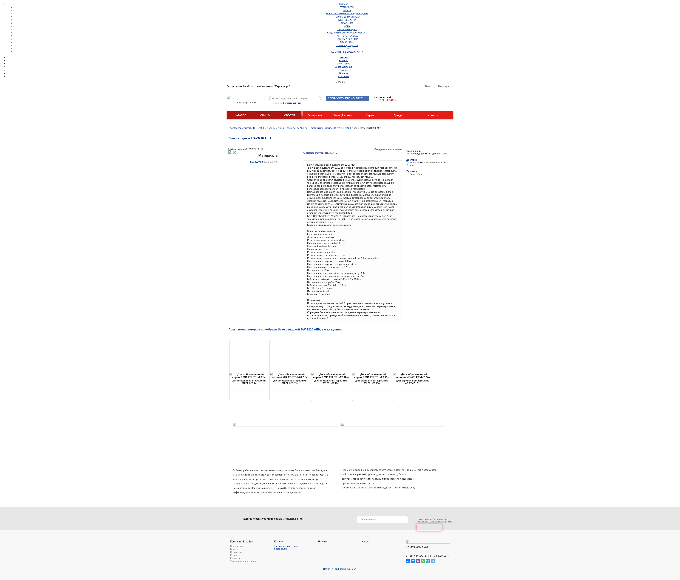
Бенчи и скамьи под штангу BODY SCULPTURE (326, 127)
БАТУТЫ (347, 10)
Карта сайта (280, 548)
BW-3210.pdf (257, 161)
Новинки (343, 57)
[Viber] (418, 561)
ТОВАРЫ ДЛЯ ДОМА (347, 45)
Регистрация (445, 86)
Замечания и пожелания (243, 561)
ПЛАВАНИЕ (347, 23)
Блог (232, 549)
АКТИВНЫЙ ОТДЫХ (347, 35)
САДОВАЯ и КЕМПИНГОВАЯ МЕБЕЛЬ (347, 32)
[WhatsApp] (423, 561)
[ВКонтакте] (408, 561)
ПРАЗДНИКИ (347, 42)
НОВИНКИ (265, 115)
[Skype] (428, 561)
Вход (428, 86)
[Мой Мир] (413, 561)
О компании (343, 63)
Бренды (343, 73)
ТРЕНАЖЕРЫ (347, 7)
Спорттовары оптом (239, 127)
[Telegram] (433, 561)
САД (347, 48)
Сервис (343, 70)
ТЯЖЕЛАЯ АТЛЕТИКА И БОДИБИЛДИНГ (347, 13)
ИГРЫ (347, 26)
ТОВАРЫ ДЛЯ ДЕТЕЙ (347, 39)
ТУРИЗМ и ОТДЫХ (347, 29)
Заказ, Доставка (343, 66)
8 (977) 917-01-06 (386, 100)
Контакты (343, 76)
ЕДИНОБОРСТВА (347, 19)
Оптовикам (236, 552)
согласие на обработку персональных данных (434, 521)
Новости (343, 60)
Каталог (343, 3)
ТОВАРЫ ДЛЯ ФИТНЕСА (347, 16)
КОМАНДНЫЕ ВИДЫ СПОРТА (347, 51)
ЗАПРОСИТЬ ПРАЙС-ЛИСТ (345, 98)
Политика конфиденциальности (340, 569)
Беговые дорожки (292, 103)
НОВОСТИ (288, 115)
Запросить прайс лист (286, 546)
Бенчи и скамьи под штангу (283, 127)
